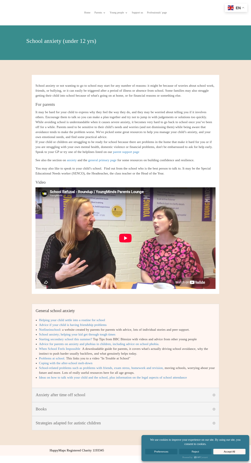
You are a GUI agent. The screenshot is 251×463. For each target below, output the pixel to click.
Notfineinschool (49, 329)
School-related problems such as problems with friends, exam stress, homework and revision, (101, 368)
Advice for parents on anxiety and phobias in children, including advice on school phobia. (99, 344)
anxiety (72, 160)
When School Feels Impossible (60, 349)
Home (87, 12)
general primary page (102, 160)
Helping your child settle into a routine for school (72, 320)
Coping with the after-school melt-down (65, 363)
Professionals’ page (157, 12)
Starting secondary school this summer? (65, 339)
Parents (98, 12)
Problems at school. (52, 358)
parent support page (126, 152)
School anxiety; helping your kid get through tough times (77, 334)
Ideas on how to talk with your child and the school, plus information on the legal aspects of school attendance (113, 377)
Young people (117, 12)
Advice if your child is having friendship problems (73, 325)
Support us (137, 12)
